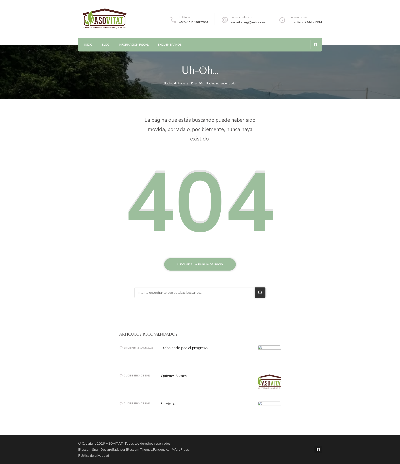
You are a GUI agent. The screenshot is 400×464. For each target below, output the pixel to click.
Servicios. (168, 403)
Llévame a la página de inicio (200, 264)
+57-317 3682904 (193, 22)
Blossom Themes (139, 449)
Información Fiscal (134, 45)
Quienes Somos (174, 375)
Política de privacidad (93, 455)
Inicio (88, 45)
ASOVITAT (114, 443)
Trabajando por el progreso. (184, 347)
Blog (105, 45)
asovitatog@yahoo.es (248, 22)
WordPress (180, 449)
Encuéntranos (170, 45)
